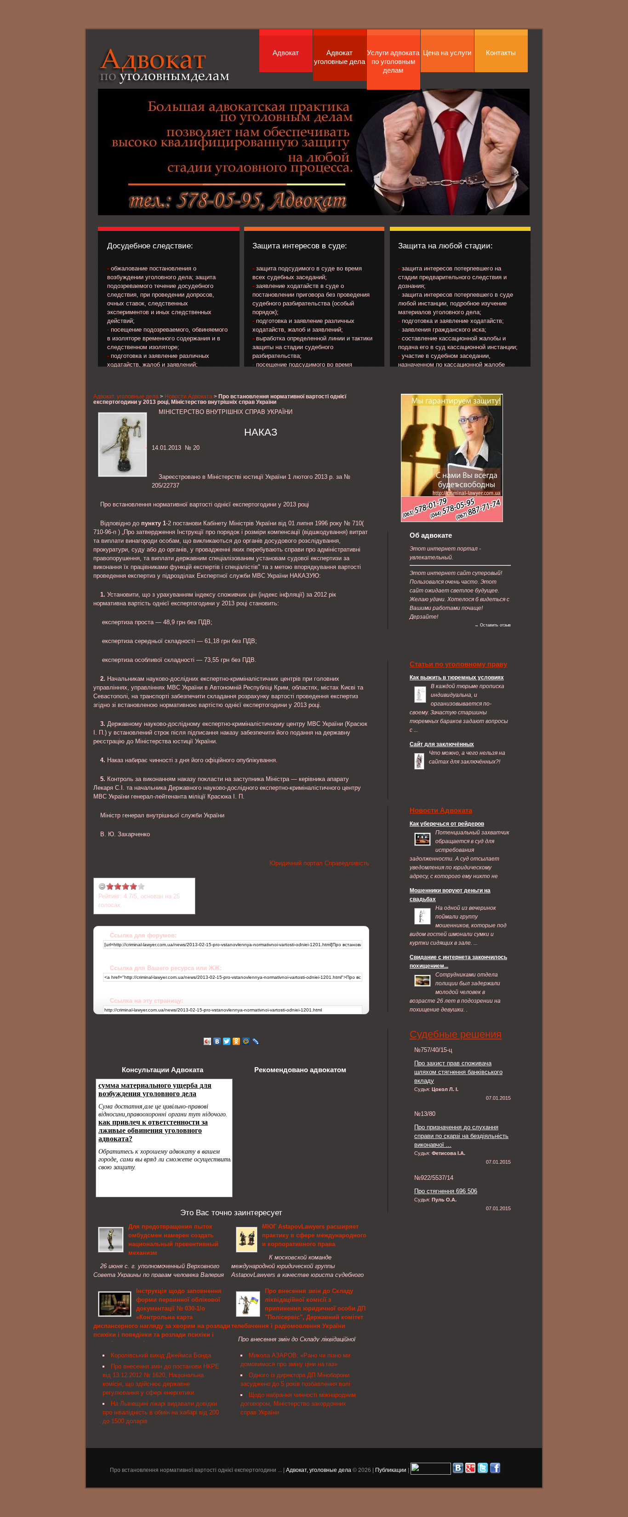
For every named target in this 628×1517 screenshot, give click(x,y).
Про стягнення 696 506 (445, 1191)
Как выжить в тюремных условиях (457, 677)
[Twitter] (227, 1041)
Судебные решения (456, 1034)
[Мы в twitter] (482, 1470)
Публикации (390, 1470)
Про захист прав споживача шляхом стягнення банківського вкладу (458, 1072)
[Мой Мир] (246, 1041)
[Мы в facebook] (495, 1470)
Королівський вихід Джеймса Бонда (161, 1355)
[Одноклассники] (236, 1041)
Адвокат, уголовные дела (164, 66)
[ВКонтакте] (217, 1041)
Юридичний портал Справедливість (319, 863)
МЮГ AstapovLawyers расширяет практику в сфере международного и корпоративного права (314, 1235)
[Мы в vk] (457, 1470)
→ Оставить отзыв (492, 625)
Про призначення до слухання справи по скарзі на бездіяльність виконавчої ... (461, 1136)
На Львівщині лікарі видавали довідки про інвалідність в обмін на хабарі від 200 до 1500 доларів (161, 1412)
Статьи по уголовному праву (458, 664)
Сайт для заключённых (442, 744)
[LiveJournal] (256, 1041)
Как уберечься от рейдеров (447, 824)
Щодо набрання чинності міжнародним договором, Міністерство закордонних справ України (298, 1403)
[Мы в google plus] (470, 1470)
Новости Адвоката (188, 396)
